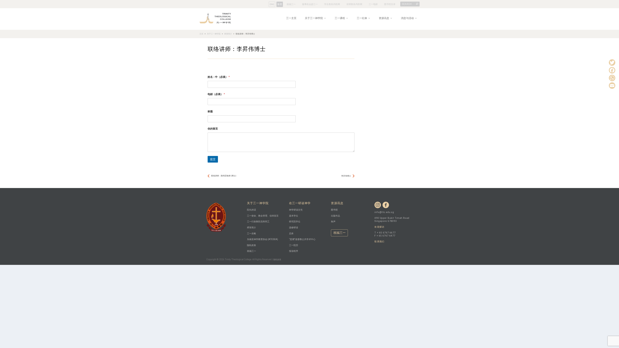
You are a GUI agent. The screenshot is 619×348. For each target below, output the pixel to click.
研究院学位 (294, 221)
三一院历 (293, 245)
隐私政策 (251, 245)
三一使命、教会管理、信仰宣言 (263, 215)
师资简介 (228, 34)
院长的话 (251, 209)
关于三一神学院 (214, 34)
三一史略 (251, 233)
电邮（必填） (216, 94)
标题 (210, 111)
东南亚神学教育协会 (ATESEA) (262, 239)
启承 (291, 233)
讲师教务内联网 (354, 4)
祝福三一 (291, 4)
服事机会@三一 (310, 4)
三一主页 (291, 18)
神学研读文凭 (296, 209)
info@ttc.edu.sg (384, 212)
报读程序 (293, 251)
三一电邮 (373, 4)
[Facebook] (612, 70)
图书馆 (334, 209)
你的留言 (213, 128)
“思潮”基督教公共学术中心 (302, 239)
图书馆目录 (389, 4)
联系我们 (379, 241)
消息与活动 (407, 18)
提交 (213, 159)
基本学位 (293, 215)
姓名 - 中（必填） (219, 76)
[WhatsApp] (612, 78)
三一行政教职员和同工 (258, 221)
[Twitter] (612, 62)
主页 (201, 34)
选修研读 (293, 227)
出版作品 (335, 215)
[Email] (612, 85)
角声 (333, 221)
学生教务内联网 (332, 4)
